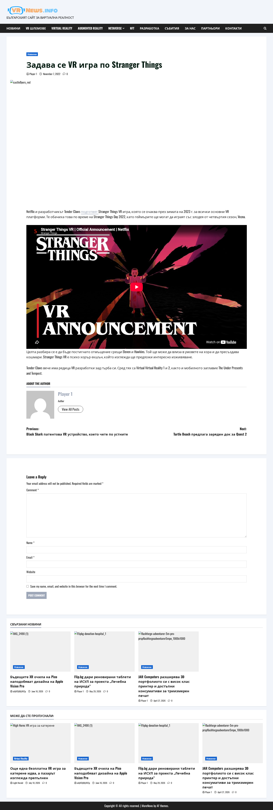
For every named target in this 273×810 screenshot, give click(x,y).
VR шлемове (36, 28)
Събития (172, 28)
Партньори (210, 28)
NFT (132, 28)
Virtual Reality (61, 28)
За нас (190, 28)
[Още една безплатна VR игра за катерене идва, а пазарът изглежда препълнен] (40, 743)
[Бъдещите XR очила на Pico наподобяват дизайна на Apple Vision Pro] (40, 651)
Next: (210, 431)
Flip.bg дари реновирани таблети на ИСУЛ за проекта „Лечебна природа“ (102, 681)
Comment (32, 490)
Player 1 (33, 74)
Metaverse (115, 28)
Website (30, 572)
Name (30, 542)
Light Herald (18, 782)
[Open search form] (265, 28)
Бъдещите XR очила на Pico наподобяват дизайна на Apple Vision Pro (36, 681)
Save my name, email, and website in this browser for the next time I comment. (73, 586)
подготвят (89, 211)
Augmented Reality (90, 28)
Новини (13, 28)
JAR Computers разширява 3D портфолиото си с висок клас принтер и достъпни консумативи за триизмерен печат (164, 686)
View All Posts (70, 409)
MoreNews (147, 806)
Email (30, 557)
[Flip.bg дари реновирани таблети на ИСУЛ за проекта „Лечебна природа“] (104, 651)
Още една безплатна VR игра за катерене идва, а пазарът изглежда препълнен (38, 773)
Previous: (77, 431)
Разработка (149, 28)
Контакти (233, 28)
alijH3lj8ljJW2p (19, 691)
